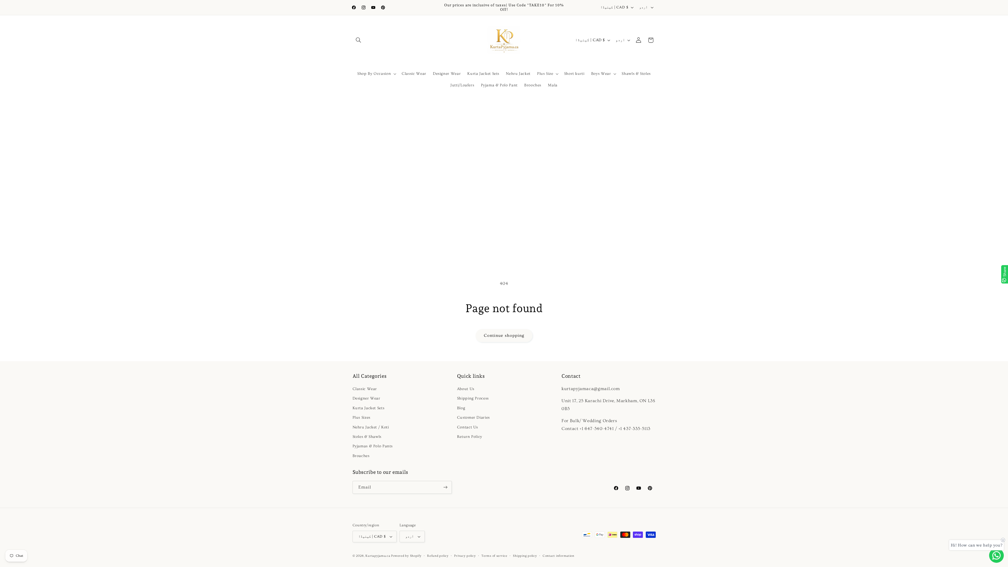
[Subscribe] (445, 487)
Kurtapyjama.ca (377, 556)
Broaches (361, 456)
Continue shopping (504, 335)
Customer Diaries (473, 417)
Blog (461, 408)
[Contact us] (996, 555)
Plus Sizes (361, 417)
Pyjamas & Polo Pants (373, 446)
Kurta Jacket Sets (369, 408)
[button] (359, 40)
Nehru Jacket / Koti (371, 427)
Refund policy (438, 556)
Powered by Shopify (406, 556)
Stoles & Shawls (367, 436)
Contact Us (467, 427)
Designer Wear (366, 398)
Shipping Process (473, 398)
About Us (465, 389)
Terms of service (494, 556)
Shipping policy (525, 556)
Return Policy (469, 436)
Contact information (558, 556)
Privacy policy (465, 556)
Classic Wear (365, 389)
